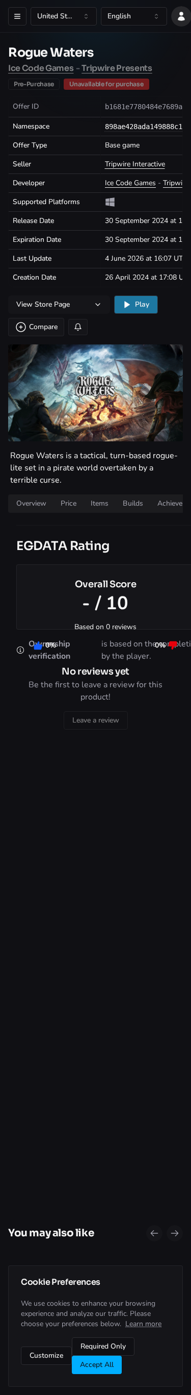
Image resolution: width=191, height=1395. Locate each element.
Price (68, 503)
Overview (31, 503)
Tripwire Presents (116, 68)
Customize (46, 1355)
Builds (133, 503)
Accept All (97, 1364)
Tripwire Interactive (135, 164)
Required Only (103, 1346)
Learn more (143, 1324)
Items (99, 503)
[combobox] (64, 16)
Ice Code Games (41, 68)
